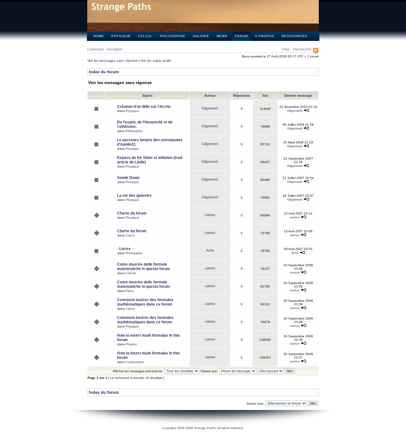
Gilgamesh (210, 108)
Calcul (145, 36)
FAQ (285, 49)
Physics (131, 344)
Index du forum (104, 71)
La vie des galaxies (134, 195)
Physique (121, 36)
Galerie (201, 36)
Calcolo (131, 273)
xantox (210, 215)
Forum (241, 36)
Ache (210, 250)
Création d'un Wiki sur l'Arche (144, 106)
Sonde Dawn (128, 177)
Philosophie (173, 36)
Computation (135, 362)
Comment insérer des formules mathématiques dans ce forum (145, 302)
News (222, 36)
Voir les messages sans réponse (112, 61)
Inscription (114, 49)
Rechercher (302, 49)
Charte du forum (132, 213)
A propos (264, 36)
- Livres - (125, 249)
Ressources (294, 36)
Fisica (130, 291)
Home (98, 36)
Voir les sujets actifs (156, 61)
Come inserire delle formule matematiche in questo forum (143, 266)
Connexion (95, 49)
